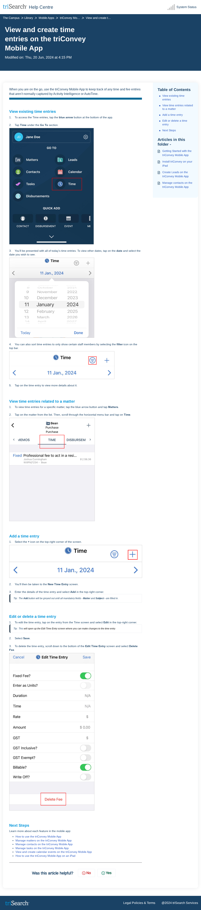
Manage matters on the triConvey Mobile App (44, 840)
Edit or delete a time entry (174, 122)
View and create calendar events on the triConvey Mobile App (54, 851)
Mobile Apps (46, 17)
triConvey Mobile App (72, 17)
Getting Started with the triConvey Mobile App (177, 153)
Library (28, 17)
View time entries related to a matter (177, 107)
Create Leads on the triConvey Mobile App (175, 174)
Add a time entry (172, 114)
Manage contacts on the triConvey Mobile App (44, 844)
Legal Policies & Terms (139, 902)
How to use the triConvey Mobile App (38, 836)
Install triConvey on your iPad (177, 163)
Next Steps (169, 130)
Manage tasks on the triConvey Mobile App (42, 848)
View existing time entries (173, 97)
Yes (108, 873)
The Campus (11, 17)
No (88, 873)
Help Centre (41, 7)
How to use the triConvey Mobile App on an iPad (45, 855)
